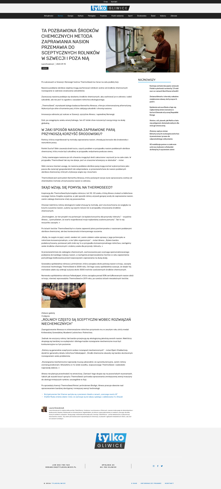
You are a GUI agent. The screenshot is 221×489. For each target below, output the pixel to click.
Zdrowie (174, 16)
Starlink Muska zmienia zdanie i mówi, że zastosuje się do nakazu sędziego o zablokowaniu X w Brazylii (83, 397)
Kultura (80, 16)
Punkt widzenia (117, 16)
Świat (153, 16)
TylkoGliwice (59, 483)
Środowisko (141, 16)
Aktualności (48, 16)
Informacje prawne (151, 483)
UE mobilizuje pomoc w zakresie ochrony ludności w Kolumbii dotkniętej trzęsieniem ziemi (163, 147)
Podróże (103, 16)
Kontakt (114, 2)
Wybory (163, 16)
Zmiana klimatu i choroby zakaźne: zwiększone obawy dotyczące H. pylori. (164, 99)
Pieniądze (92, 16)
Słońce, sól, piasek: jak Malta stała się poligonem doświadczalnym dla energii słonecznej (164, 123)
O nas (106, 2)
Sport (130, 16)
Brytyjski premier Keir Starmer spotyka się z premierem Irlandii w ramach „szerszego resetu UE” (81, 394)
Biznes (60, 16)
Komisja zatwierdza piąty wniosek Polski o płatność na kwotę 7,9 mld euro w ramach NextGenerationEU (164, 88)
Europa (70, 16)
